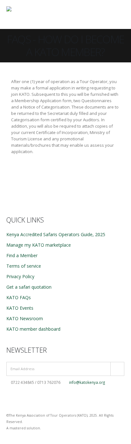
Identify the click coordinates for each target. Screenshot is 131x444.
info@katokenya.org (87, 382)
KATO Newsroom (24, 318)
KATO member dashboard (33, 329)
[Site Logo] (27, 14)
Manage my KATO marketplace (38, 245)
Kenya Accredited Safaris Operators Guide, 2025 (55, 234)
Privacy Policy (20, 276)
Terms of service (23, 266)
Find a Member (22, 255)
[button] (105, 14)
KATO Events (19, 308)
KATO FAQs (18, 297)
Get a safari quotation (29, 287)
